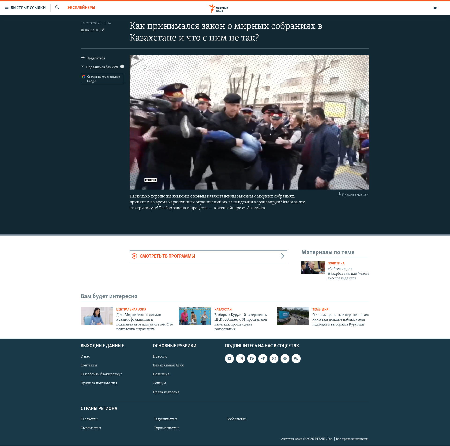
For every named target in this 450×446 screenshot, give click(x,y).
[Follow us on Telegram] (262, 358)
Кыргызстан (91, 428)
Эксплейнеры (81, 8)
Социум (159, 383)
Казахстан (223, 309)
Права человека (166, 392)
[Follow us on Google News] (285, 358)
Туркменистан (166, 428)
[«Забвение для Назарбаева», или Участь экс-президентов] (313, 267)
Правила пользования (99, 383)
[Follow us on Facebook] (251, 358)
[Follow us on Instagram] (240, 358)
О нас (85, 357)
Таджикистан (165, 419)
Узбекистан (237, 419)
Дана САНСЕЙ (93, 30)
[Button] (93, 59)
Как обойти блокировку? (101, 375)
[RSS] (296, 358)
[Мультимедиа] (435, 8)
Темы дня (320, 309)
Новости (160, 357)
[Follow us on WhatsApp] (274, 358)
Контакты (89, 366)
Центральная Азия (131, 309)
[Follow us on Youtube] (229, 358)
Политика (336, 263)
